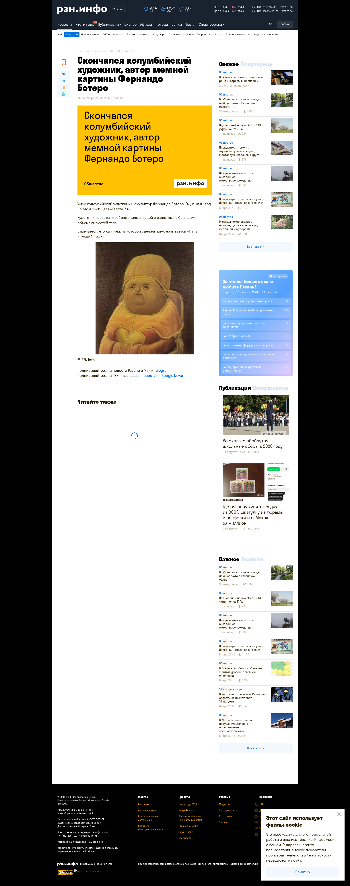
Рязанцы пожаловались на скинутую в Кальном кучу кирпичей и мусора (238, 225)
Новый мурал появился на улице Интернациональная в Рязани (241, 200)
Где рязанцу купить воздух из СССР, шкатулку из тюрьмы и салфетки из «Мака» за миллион (253, 515)
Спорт (218, 34)
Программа (225, 816)
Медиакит (224, 804)
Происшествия (90, 34)
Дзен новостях (145, 375)
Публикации (235, 388)
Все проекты (185, 837)
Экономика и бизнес (181, 34)
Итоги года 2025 (188, 804)
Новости (64, 24)
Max (147, 370)
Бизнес (130, 24)
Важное (229, 559)
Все (59, 34)
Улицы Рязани (186, 810)
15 (135, 51)
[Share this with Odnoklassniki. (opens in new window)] (63, 87)
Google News (172, 375)
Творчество (204, 34)
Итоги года (84, 24)
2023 (112, 51)
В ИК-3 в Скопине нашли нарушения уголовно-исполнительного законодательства (235, 725)
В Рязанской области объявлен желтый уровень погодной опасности (240, 671)
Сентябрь (124, 51)
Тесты (190, 24)
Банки (177, 24)
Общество (71, 34)
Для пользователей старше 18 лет (76, 826)
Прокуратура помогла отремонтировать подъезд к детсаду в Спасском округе (239, 151)
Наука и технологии (266, 34)
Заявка (223, 822)
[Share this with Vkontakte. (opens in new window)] (63, 74)
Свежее (229, 64)
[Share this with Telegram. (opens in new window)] (63, 80)
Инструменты (226, 810)
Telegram (162, 370)
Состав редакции (148, 810)
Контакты (143, 804)
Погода (161, 24)
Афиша (146, 24)
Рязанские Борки (188, 825)
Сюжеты (253, 559)
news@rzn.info (100, 832)
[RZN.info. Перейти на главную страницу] (82, 9)
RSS (261, 804)
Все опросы (278, 276)
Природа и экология (238, 34)
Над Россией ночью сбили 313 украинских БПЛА (240, 127)
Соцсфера (159, 34)
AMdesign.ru (96, 841)
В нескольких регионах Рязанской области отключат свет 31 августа (243, 697)
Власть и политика (138, 34)
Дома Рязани (186, 831)
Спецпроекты (271, 388)
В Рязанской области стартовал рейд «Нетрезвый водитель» (241, 79)
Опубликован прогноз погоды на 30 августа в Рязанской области (239, 102)
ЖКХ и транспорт (113, 34)
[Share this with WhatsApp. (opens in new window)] (63, 94)
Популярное (256, 64)
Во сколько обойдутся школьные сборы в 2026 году (253, 443)
